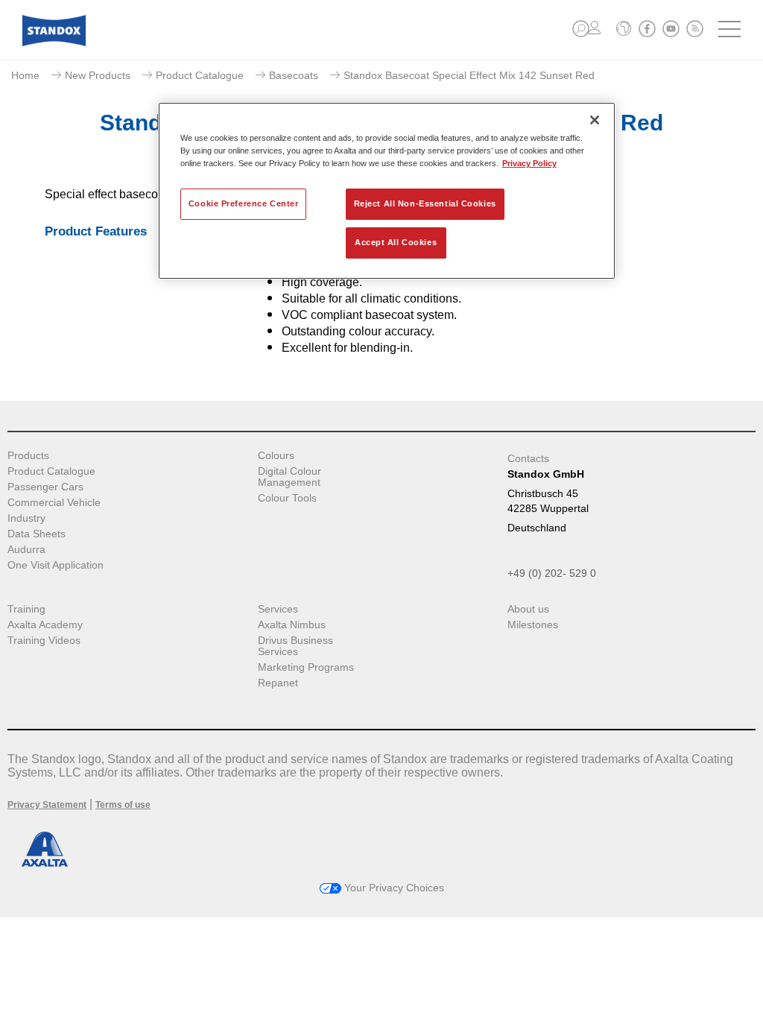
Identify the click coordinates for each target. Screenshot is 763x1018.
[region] (386, 190)
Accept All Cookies (396, 242)
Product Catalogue (200, 75)
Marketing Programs (306, 667)
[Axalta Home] (54, 42)
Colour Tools (287, 498)
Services (278, 609)
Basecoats (293, 75)
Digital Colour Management (289, 477)
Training (26, 609)
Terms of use (123, 805)
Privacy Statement (46, 805)
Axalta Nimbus (292, 624)
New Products (97, 75)
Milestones (532, 624)
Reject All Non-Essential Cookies (425, 203)
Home (25, 75)
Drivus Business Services (295, 646)
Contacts (528, 458)
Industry (26, 518)
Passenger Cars (45, 487)
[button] (580, 28)
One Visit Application (55, 565)
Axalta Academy (45, 624)
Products (28, 455)
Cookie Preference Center (244, 203)
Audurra (26, 549)
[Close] (594, 120)
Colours (276, 455)
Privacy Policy (529, 163)
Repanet (278, 683)
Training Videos (43, 640)
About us (528, 609)
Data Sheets (36, 534)
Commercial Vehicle (54, 502)
